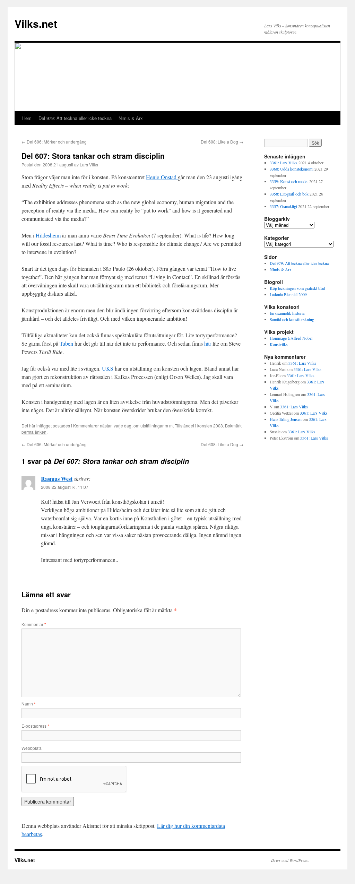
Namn (28, 704)
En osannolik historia (287, 313)
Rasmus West (56, 479)
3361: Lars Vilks (283, 162)
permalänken (33, 432)
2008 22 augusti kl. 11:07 (64, 487)
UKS (107, 368)
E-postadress (35, 726)
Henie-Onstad (162, 177)
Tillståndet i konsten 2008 (199, 425)
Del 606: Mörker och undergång (54, 142)
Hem (27, 118)
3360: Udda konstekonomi (291, 169)
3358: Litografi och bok (289, 194)
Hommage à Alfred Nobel (291, 338)
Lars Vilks (89, 164)
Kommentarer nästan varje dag (102, 425)
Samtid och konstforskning (292, 319)
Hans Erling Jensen (286, 419)
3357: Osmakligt (283, 206)
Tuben (66, 343)
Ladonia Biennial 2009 (288, 294)
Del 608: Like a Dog (222, 142)
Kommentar (33, 624)
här (207, 343)
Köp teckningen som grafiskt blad (297, 288)
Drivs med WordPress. (290, 860)
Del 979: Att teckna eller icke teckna (75, 118)
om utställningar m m (153, 425)
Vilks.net (36, 23)
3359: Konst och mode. (289, 181)
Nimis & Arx (131, 118)
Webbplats (31, 748)
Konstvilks (279, 344)
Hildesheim (48, 235)
